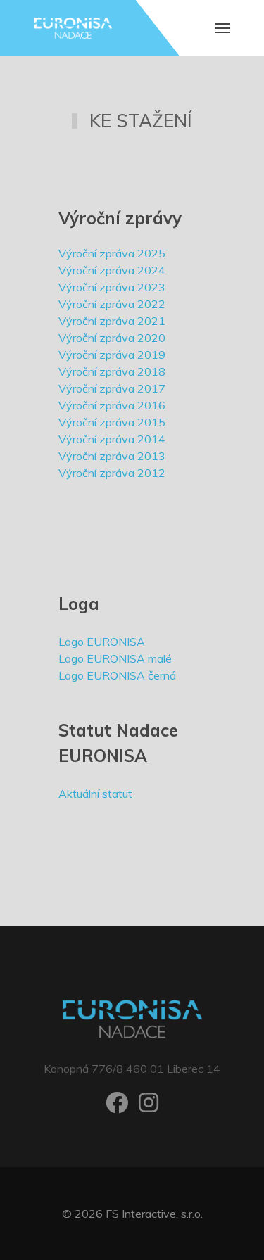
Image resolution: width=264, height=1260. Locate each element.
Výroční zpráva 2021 (111, 321)
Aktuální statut (95, 794)
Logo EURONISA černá (117, 675)
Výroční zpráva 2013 (111, 456)
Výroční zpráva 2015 (111, 422)
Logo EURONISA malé (115, 658)
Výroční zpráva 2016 (111, 405)
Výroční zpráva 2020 (111, 338)
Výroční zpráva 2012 (111, 473)
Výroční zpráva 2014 (111, 439)
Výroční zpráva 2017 (111, 388)
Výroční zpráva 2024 (111, 270)
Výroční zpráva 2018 (111, 371)
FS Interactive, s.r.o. (154, 1214)
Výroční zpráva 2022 (111, 304)
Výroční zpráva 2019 (111, 355)
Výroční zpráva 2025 (111, 253)
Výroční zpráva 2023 (111, 287)
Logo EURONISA (101, 642)
